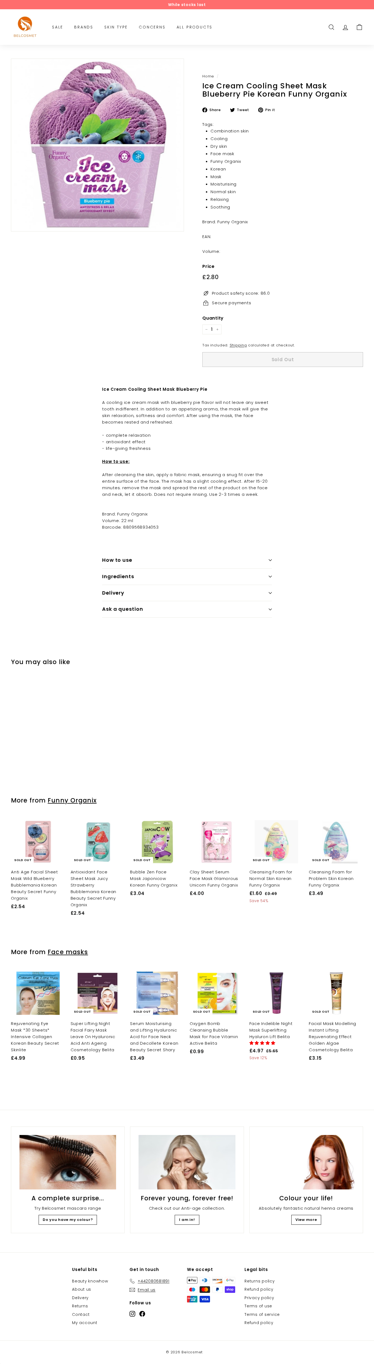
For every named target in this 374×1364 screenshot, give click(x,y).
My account (84, 1322)
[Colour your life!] (306, 1162)
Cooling (219, 138)
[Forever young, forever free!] (187, 1162)
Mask (216, 176)
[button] (263, 1043)
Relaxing (220, 199)
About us (81, 1289)
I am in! (187, 1219)
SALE (57, 27)
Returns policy (259, 1281)
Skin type (116, 27)
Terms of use (258, 1306)
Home (208, 76)
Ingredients (118, 576)
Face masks (68, 952)
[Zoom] (97, 145)
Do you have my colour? (68, 1219)
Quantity (213, 318)
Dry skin (219, 146)
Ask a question (122, 609)
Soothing (220, 207)
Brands (83, 27)
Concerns (152, 27)
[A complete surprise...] (67, 1162)
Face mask (222, 154)
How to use (117, 560)
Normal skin (223, 192)
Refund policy (259, 1289)
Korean (218, 169)
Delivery (113, 592)
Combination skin (230, 131)
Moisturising (224, 184)
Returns (80, 1306)
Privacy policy (259, 1298)
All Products (195, 27)
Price (208, 266)
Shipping (238, 345)
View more (306, 1219)
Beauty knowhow (90, 1281)
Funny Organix (226, 161)
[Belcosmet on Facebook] (142, 1313)
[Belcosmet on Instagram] (132, 1313)
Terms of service (262, 1314)
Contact (81, 1314)
